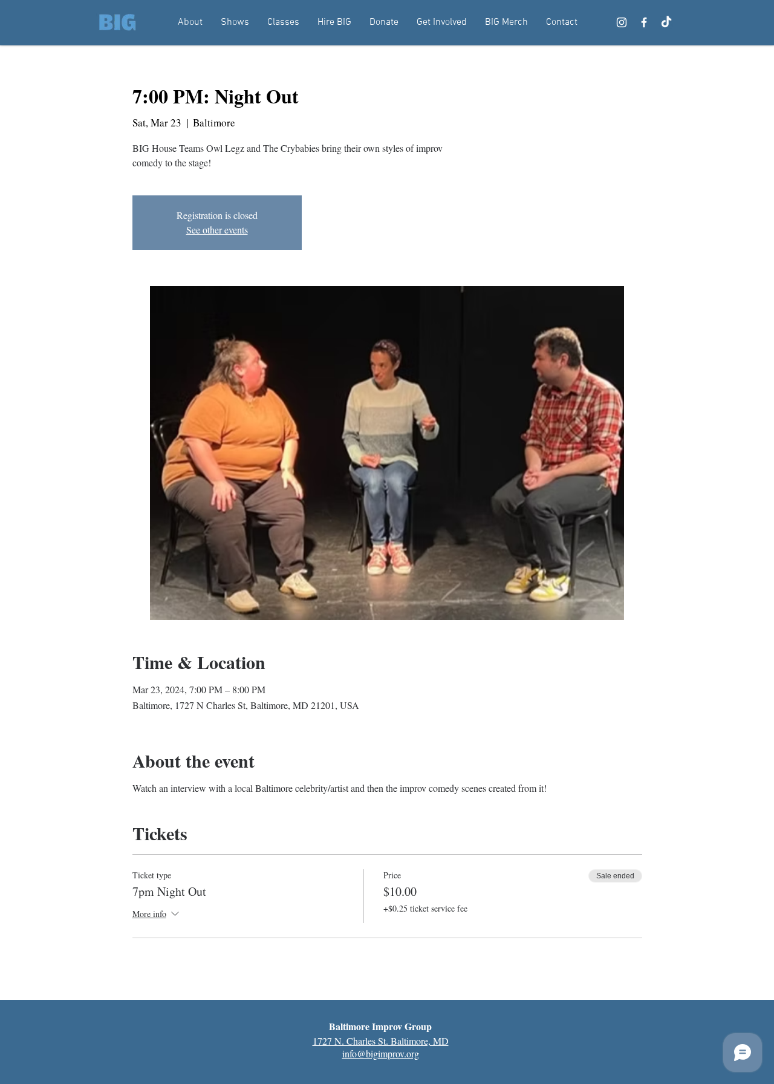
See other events (217, 229)
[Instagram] (621, 22)
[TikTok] (666, 22)
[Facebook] (644, 22)
